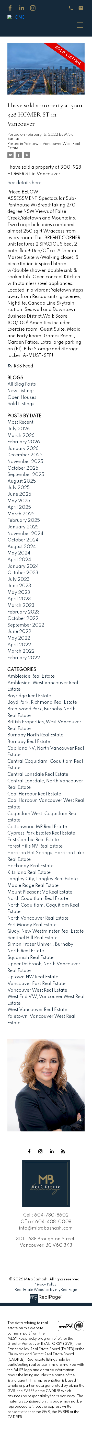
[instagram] (40, 1151)
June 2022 (19, 631)
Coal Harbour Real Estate (34, 794)
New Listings (20, 391)
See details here (24, 183)
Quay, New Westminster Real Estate (45, 931)
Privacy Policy (44, 1284)
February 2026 (23, 442)
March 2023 (20, 605)
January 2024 (23, 566)
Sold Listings (20, 404)
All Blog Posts (21, 384)
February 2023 (23, 612)
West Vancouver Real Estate (37, 1009)
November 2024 (25, 533)
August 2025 (21, 481)
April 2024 (19, 560)
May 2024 (18, 553)
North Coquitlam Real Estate (37, 898)
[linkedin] (51, 1151)
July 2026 (18, 429)
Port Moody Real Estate (31, 925)
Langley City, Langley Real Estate (42, 879)
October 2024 (22, 540)
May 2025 (18, 501)
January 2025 (23, 527)
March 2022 (20, 651)
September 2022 (25, 625)
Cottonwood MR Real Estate (37, 827)
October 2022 (22, 618)
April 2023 (19, 599)
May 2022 (18, 638)
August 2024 (21, 547)
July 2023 (18, 579)
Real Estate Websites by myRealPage (46, 1290)
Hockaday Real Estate (30, 866)
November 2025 (25, 461)
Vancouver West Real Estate (37, 990)
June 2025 (19, 494)
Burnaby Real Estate (28, 741)
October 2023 (22, 573)
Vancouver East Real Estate (36, 983)
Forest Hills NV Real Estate (35, 846)
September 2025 (25, 474)
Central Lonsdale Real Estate (37, 774)
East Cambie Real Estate (33, 840)
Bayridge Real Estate (29, 696)
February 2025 (23, 520)
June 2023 (19, 586)
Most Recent (20, 422)
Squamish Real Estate (30, 957)
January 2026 (23, 448)
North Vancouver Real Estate (37, 918)
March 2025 (20, 514)
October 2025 (22, 468)
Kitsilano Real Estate (29, 872)
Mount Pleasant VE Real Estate (39, 892)
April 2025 (19, 507)
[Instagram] (33, 8)
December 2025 (24, 455)
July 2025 (18, 487)
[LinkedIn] (21, 8)
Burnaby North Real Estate (35, 735)
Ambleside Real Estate (31, 676)
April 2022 (19, 645)
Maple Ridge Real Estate (33, 885)
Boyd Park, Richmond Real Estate (42, 702)
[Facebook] (10, 8)
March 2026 (20, 435)
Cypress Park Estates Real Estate (41, 833)
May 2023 (18, 592)
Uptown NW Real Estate (32, 977)
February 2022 (23, 658)
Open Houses (21, 397)
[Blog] (62, 1151)
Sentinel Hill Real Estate (32, 938)
